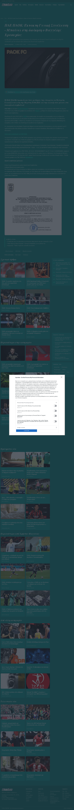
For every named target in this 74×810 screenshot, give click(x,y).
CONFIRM (26, 430)
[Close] (62, 377)
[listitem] (37, 402)
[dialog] (37, 405)
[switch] (55, 406)
